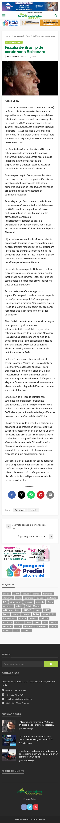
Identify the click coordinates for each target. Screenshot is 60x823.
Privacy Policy (30, 799)
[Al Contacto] (30, 791)
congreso (29, 598)
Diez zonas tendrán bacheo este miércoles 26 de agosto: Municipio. (36, 738)
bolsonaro (25, 57)
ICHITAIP (27, 610)
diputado (40, 602)
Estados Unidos (33, 606)
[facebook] (24, 807)
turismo (6, 630)
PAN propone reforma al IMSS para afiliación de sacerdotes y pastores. (36, 723)
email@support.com (22, 699)
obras (28, 622)
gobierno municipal (11, 610)
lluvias (36, 614)
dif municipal (15, 602)
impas (37, 610)
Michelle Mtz (13, 57)
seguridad (28, 626)
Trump (53, 626)
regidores (7, 626)
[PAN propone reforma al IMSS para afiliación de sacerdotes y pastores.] (9, 726)
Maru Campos (9, 618)
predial (53, 622)
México (19, 622)
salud (18, 626)
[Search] (55, 15)
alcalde (6, 594)
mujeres (44, 618)
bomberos (47, 594)
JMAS (46, 610)
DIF (4, 602)
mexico (22, 618)
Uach (16, 630)
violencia (26, 630)
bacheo (36, 594)
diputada (28, 602)
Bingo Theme (22, 703)
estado (19, 606)
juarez (6, 614)
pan (45, 622)
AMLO (16, 594)
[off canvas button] (3, 15)
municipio (7, 622)
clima (18, 598)
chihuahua (7, 598)
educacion (7, 606)
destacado (51, 598)
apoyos (26, 594)
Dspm (50, 602)
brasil (34, 57)
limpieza (25, 614)
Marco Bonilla (49, 614)
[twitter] (29, 807)
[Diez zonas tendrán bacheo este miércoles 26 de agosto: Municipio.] (9, 740)
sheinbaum (42, 626)
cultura (40, 598)
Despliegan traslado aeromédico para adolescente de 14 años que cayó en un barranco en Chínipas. (38, 754)
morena (33, 618)
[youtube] (35, 807)
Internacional (13, 42)
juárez (15, 614)
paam (37, 622)
